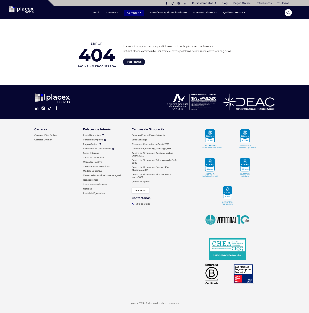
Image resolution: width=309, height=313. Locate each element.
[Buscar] (288, 12)
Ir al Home (134, 62)
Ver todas (140, 190)
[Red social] (166, 3)
